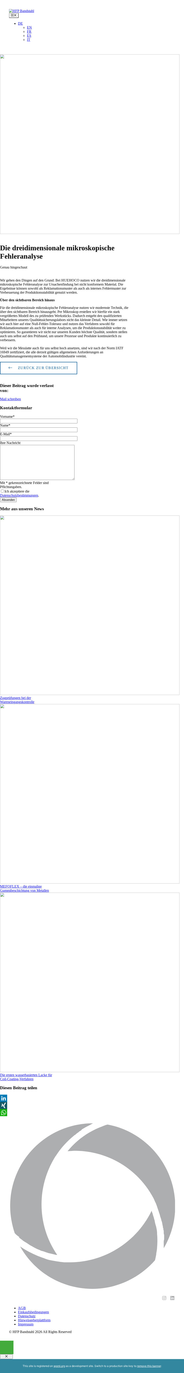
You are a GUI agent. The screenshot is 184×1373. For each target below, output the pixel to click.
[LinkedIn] (27, 1098)
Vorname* (7, 416)
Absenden (8, 500)
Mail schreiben (10, 399)
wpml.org (59, 1366)
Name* (5, 425)
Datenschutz (26, 1316)
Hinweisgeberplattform (34, 1320)
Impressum (25, 1324)
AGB (22, 1308)
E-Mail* (6, 434)
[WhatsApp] (27, 1112)
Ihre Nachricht (10, 443)
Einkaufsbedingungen (33, 1312)
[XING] (27, 1105)
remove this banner (149, 1366)
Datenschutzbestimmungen (19, 495)
